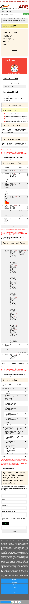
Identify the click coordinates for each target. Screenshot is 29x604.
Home (2, 11)
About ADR (14, 582)
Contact (14, 587)
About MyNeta (14, 579)
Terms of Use (14, 589)
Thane (18, 18)
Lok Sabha (8, 11)
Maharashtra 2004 (11, 18)
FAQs (15, 592)
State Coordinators (14, 584)
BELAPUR (24, 18)
